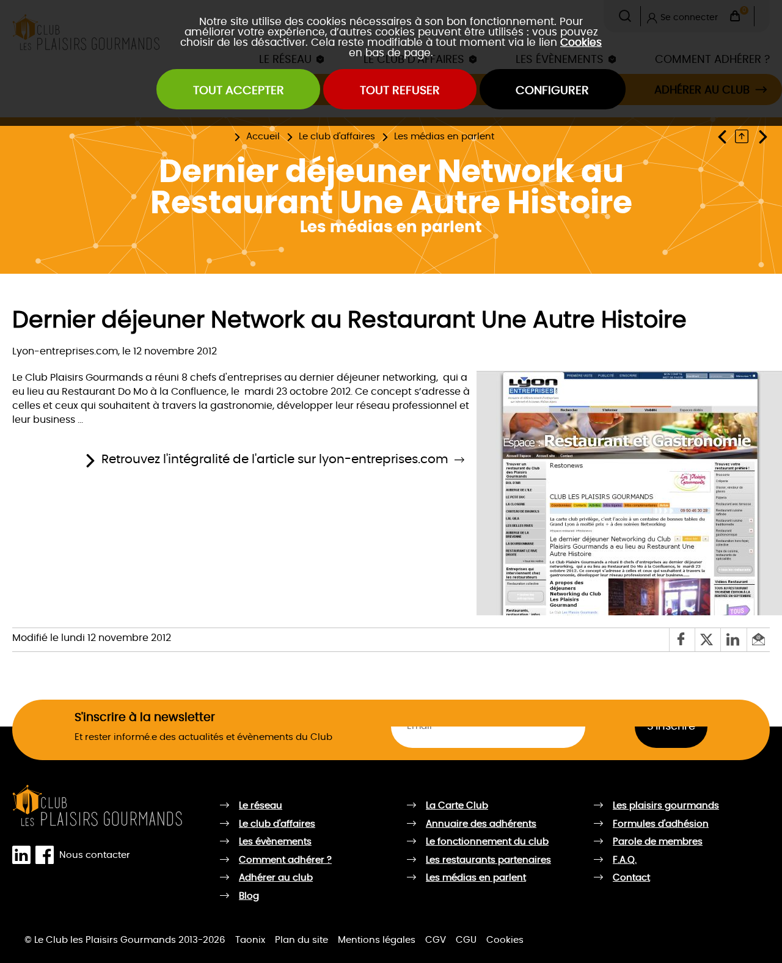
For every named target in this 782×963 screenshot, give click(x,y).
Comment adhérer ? (285, 860)
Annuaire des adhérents (481, 824)
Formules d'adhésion (661, 824)
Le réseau (260, 805)
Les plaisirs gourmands (666, 805)
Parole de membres (658, 841)
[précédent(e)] (724, 136)
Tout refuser (400, 91)
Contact (631, 877)
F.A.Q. (625, 860)
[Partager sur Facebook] (682, 639)
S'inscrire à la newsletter (145, 717)
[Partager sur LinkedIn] (733, 639)
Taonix (250, 940)
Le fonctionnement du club (487, 841)
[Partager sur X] (707, 639)
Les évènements (275, 841)
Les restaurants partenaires (488, 860)
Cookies (581, 42)
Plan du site (301, 940)
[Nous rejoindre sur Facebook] (47, 855)
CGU (466, 940)
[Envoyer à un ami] (758, 639)
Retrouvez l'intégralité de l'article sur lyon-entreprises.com (274, 459)
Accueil (263, 136)
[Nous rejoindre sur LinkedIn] (23, 855)
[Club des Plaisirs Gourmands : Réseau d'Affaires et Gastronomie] (97, 806)
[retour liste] (745, 136)
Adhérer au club (276, 877)
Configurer (552, 91)
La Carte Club (457, 805)
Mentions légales (376, 940)
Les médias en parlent (444, 136)
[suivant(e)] (762, 136)
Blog (249, 896)
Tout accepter (238, 91)
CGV (435, 940)
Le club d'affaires (337, 136)
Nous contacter (94, 854)
